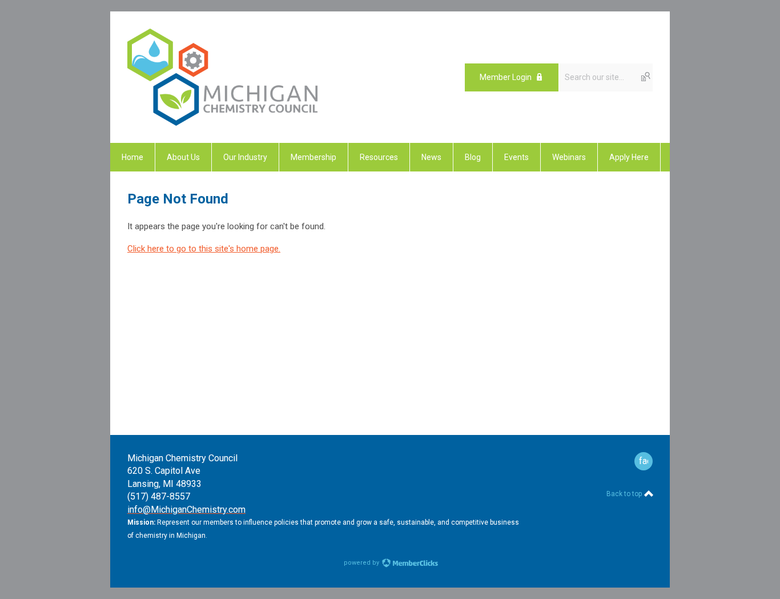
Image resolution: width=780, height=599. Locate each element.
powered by (362, 562)
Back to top (625, 494)
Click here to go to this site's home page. (203, 248)
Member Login (506, 77)
